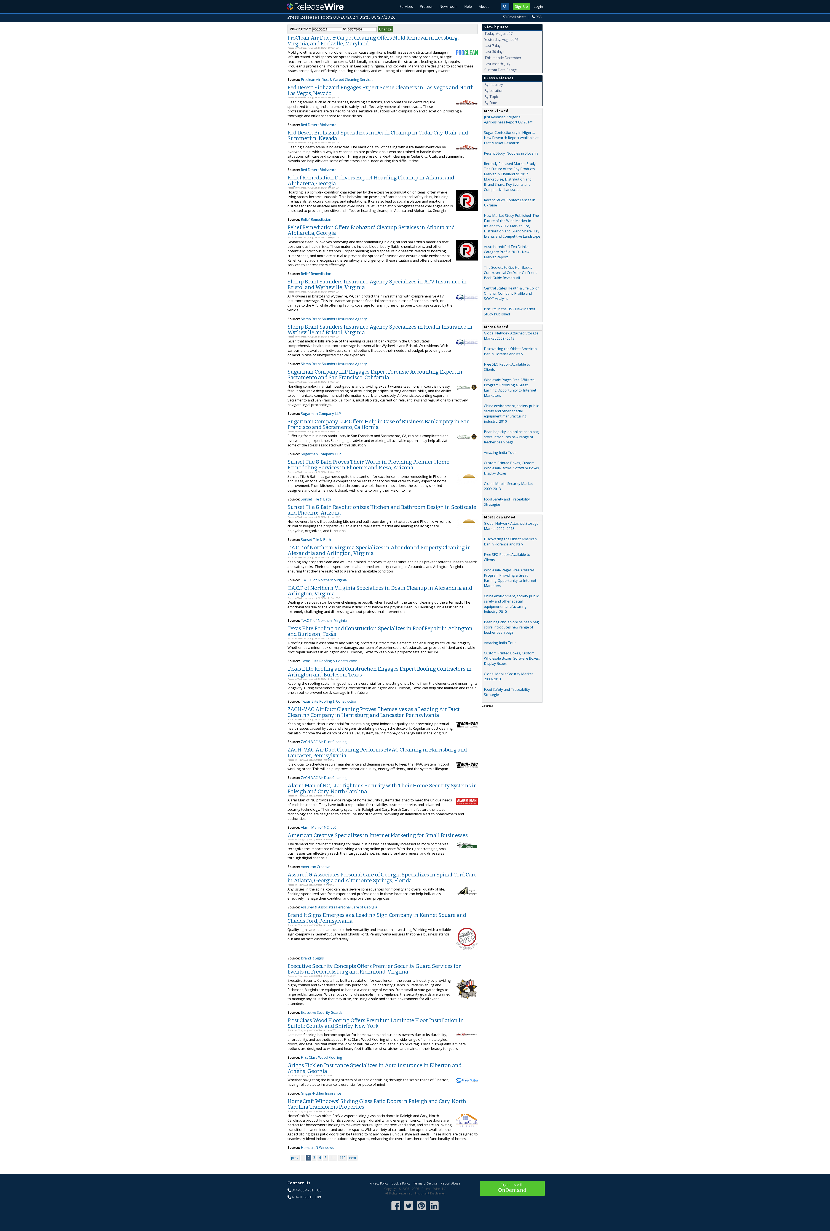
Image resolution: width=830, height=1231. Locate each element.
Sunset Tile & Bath (316, 499)
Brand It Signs (312, 958)
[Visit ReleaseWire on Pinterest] (421, 1210)
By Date (490, 102)
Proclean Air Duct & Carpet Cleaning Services (337, 79)
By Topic (491, 96)
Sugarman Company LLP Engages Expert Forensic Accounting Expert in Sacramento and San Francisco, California (374, 374)
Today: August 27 (498, 33)
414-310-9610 (302, 1197)
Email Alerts (516, 16)
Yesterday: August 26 (501, 39)
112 (342, 1157)
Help (468, 6)
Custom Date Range (500, 69)
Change (385, 29)
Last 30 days (494, 51)
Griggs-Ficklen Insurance (321, 1093)
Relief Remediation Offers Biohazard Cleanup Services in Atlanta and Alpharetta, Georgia (371, 230)
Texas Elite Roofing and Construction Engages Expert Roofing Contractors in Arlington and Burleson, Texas (379, 672)
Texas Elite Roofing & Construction (329, 661)
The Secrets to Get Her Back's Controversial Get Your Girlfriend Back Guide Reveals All (510, 272)
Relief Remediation (316, 219)
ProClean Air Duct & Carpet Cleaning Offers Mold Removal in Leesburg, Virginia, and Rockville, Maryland (373, 40)
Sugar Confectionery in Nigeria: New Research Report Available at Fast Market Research (511, 137)
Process (426, 6)
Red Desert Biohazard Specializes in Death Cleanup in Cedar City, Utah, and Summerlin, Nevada (377, 135)
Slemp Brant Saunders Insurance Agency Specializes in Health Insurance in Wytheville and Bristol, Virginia (379, 330)
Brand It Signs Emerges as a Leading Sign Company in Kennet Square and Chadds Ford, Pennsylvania (376, 918)
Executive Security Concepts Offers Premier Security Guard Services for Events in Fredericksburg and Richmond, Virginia (374, 969)
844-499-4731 (302, 1190)
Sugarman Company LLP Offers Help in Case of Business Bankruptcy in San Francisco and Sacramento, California (378, 424)
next (352, 1157)
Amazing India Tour (500, 452)
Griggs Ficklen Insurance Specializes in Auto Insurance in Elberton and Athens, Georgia (374, 1068)
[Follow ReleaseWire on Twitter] (409, 1210)
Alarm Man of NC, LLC (319, 827)
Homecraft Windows (317, 1147)
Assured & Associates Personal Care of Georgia (339, 907)
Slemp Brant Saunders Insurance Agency (334, 319)
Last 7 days (493, 45)
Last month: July (497, 63)
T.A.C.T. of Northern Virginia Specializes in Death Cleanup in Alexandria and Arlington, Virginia (379, 591)
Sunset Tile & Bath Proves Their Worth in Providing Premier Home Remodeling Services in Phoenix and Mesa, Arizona (368, 465)
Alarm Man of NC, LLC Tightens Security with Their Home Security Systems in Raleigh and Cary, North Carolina (382, 788)
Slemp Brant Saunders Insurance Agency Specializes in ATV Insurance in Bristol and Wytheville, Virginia (377, 284)
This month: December (502, 57)
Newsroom (448, 6)
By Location (493, 90)
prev (294, 1157)
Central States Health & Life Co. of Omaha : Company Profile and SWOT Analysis (511, 293)
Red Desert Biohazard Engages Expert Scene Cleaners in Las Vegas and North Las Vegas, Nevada (380, 90)
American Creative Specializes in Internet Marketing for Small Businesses (377, 835)
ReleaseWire (315, 6)
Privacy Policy (379, 1183)
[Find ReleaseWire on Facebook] (396, 1210)
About (484, 6)
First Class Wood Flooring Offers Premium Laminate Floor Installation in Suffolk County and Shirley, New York (375, 1023)
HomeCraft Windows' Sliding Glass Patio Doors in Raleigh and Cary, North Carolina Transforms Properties (376, 1104)
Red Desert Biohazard (318, 124)
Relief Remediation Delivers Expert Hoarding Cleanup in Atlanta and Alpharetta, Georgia (370, 180)
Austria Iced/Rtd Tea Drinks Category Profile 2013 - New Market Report (506, 251)
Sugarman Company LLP (321, 413)
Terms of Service (425, 1183)
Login (538, 6)
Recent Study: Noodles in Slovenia (511, 153)
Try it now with (512, 1187)
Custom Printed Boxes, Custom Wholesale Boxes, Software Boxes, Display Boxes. (512, 468)
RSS (539, 16)
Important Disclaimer (430, 1193)
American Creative (315, 866)
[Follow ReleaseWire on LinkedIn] (434, 1210)
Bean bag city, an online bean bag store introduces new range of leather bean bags (511, 436)
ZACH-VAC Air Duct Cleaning (324, 741)
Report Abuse (451, 1183)
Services (406, 6)
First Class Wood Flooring (321, 1057)
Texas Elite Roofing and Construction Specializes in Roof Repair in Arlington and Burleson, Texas (379, 631)
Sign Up (521, 6)
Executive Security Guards (321, 1012)
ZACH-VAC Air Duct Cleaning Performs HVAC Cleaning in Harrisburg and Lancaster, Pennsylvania (377, 752)
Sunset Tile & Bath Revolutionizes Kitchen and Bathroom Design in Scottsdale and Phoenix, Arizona (381, 510)
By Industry (493, 84)
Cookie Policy (400, 1183)
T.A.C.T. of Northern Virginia (324, 580)
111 (333, 1157)
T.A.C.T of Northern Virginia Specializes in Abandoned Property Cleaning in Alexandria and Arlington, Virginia (379, 550)
